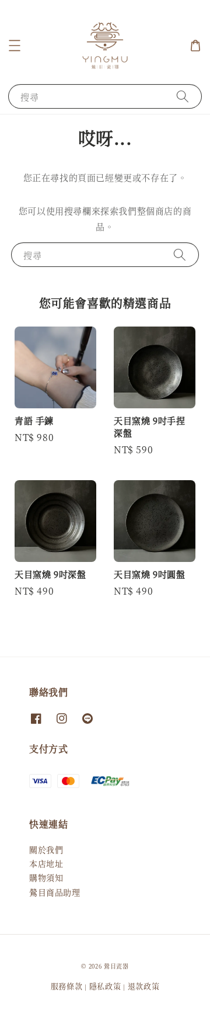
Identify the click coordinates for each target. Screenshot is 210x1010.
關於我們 (46, 849)
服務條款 (67, 985)
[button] (14, 45)
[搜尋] (182, 96)
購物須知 (46, 877)
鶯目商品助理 (54, 892)
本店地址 (46, 863)
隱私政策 (105, 985)
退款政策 (144, 985)
